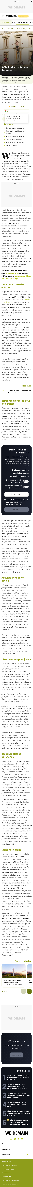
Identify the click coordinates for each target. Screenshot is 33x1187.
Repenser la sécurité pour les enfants (15, 132)
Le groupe (6, 1154)
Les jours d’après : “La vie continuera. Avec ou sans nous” (16, 1104)
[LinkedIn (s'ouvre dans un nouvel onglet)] (15, 1139)
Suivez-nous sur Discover (17, 106)
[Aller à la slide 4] (6, 991)
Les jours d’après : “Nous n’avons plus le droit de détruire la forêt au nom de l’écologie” (17, 1086)
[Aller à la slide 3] (4, 991)
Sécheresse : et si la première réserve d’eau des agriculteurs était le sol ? (18, 1113)
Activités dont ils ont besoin (15, 136)
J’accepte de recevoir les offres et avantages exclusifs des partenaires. (17, 502)
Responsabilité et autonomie (15, 142)
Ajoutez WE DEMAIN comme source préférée (18, 111)
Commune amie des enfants (15, 128)
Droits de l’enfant (11, 145)
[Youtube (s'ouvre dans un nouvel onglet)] (22, 1139)
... (8, 33)
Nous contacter (6, 1173)
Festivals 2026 (21, 28)
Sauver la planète (6, 22)
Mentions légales (6, 1161)
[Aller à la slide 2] (3, 991)
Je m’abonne (23, 16)
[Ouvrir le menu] (2, 15)
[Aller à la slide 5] (7, 991)
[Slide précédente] (23, 991)
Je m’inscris (16, 1055)
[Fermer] (26, 116)
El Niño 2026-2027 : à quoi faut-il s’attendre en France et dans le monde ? (18, 1095)
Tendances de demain (16, 33)
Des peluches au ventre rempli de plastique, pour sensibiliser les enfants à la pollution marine (13, 982)
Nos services (7, 1144)
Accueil (4, 33)
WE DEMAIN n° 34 (12, 273)
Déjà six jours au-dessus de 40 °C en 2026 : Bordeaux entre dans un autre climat (19, 1122)
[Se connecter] (30, 16)
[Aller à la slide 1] (2, 991)
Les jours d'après (10, 28)
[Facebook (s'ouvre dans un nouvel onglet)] (18, 1139)
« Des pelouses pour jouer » (14, 139)
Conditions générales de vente (9, 1165)
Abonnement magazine (8, 1169)
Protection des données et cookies (10, 1184)
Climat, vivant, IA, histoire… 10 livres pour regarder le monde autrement (18, 1077)
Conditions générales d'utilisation (10, 1180)
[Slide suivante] (29, 991)
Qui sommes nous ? (7, 1176)
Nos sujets (6, 1149)
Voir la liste (17, 504)
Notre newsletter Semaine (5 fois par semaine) (14, 481)
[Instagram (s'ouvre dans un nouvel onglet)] (11, 1139)
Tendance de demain (23, 22)
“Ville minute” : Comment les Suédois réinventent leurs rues (19, 392)
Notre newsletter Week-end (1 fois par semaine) (13, 487)
